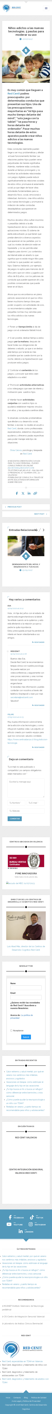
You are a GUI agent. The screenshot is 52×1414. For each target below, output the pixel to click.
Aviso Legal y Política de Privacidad (26, 1401)
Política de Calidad (38, 1398)
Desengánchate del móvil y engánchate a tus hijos (26, 565)
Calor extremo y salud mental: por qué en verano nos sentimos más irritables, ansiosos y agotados (25, 1075)
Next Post (39, 514)
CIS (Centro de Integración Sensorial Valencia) (24, 1316)
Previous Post (15, 507)
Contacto (17, 1398)
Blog (26, 1398)
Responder (39, 642)
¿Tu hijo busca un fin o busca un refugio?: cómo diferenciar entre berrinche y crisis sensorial (24, 1092)
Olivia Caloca (16, 450)
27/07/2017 (28, 39)
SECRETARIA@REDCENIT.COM (20, 468)
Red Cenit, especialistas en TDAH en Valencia (22, 1361)
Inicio (8, 1398)
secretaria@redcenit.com (22, 697)
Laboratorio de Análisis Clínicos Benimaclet (23, 1323)
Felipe (11, 715)
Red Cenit (14, 93)
